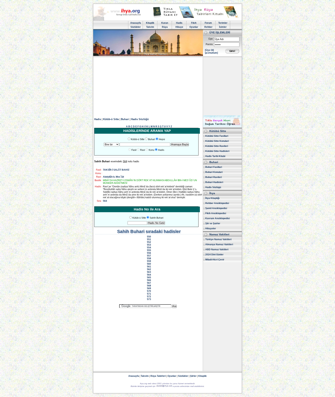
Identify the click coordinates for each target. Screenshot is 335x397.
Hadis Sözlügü (213, 187)
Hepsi (162, 139)
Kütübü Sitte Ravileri (216, 146)
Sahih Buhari (156, 217)
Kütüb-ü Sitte (111, 119)
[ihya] (120, 19)
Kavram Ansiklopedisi (217, 218)
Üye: (210, 39)
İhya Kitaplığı (212, 198)
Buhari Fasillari (213, 167)
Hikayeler (210, 228)
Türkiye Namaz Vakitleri (218, 239)
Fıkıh (193, 23)
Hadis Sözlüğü (140, 119)
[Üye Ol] (209, 50)
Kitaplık (202, 376)
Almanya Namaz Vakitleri (219, 244)
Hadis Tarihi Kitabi (215, 156)
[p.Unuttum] (211, 52)
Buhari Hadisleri (214, 182)
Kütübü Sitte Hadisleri (217, 151)
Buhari (125, 119)
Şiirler (193, 376)
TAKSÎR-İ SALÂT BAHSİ (116, 169)
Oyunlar (193, 27)
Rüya (165, 27)
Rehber (208, 27)
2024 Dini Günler (214, 254)
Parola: (209, 44)
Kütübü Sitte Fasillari (216, 136)
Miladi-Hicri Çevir (214, 259)
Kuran (164, 23)
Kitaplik (150, 23)
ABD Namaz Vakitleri (216, 249)
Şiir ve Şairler (212, 223)
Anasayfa (135, 23)
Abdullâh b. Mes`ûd (113, 176)
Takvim (150, 27)
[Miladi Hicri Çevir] (222, 126)
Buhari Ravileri (213, 177)
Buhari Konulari (214, 172)
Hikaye (179, 27)
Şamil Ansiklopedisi (216, 208)
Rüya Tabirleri (158, 376)
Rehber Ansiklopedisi (217, 203)
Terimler (222, 23)
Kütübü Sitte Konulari (217, 141)
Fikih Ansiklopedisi (215, 213)
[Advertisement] (167, 86)
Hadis (179, 23)
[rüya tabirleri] (196, 17)
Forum (208, 23)
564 (105, 201)
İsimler (223, 27)
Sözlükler (135, 27)
